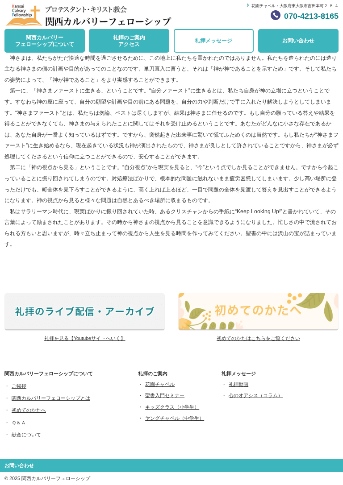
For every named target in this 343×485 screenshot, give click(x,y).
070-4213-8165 (311, 16)
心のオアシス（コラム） (256, 395)
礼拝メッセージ (213, 40)
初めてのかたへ (29, 410)
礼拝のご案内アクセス (129, 40)
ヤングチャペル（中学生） (174, 418)
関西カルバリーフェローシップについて (44, 40)
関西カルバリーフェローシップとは (51, 398)
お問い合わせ (298, 40)
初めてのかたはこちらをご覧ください (258, 338)
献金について (26, 434)
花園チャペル (160, 384)
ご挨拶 (19, 386)
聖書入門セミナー (164, 395)
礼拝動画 (238, 384)
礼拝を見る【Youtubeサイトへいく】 (84, 338)
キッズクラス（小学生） (172, 407)
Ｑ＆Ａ (19, 422)
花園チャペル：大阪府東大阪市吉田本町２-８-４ (295, 6)
